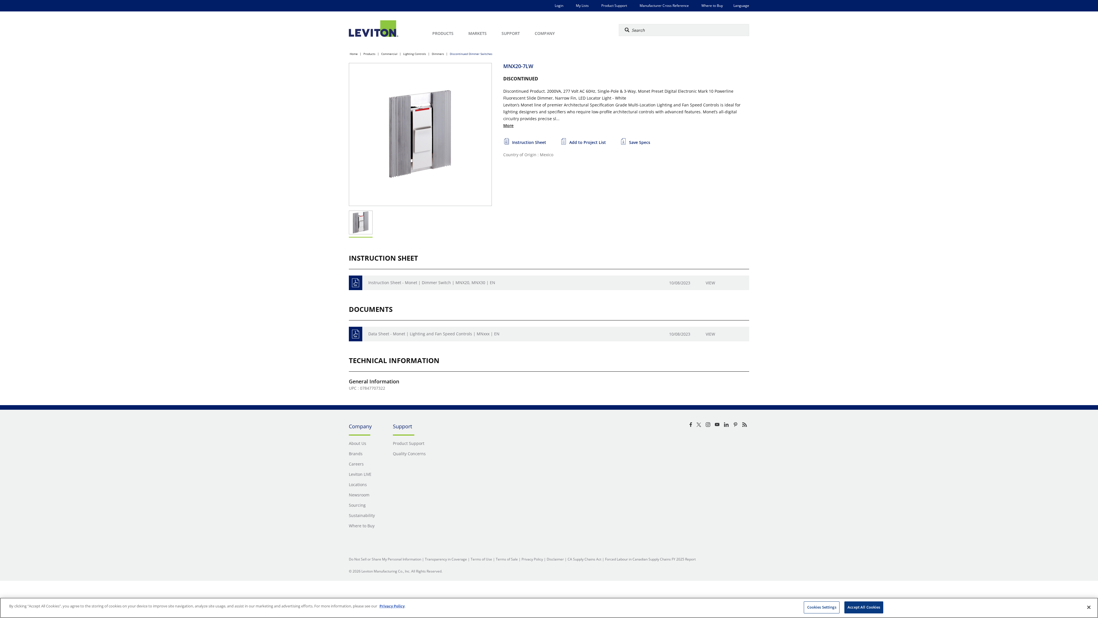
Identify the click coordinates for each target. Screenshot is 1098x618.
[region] (549, 608)
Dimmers (438, 54)
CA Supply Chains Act (584, 559)
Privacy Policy (532, 559)
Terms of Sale (507, 559)
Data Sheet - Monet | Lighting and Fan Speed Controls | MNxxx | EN (434, 333)
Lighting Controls (414, 54)
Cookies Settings (821, 607)
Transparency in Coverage (446, 559)
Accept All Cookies (864, 607)
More (508, 125)
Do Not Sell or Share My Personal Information (385, 559)
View (710, 283)
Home (354, 54)
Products (369, 54)
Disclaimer (555, 559)
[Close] (1089, 607)
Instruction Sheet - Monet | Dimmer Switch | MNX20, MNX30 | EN (431, 282)
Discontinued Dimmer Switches (471, 54)
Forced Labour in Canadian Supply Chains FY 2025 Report (650, 559)
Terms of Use (481, 559)
